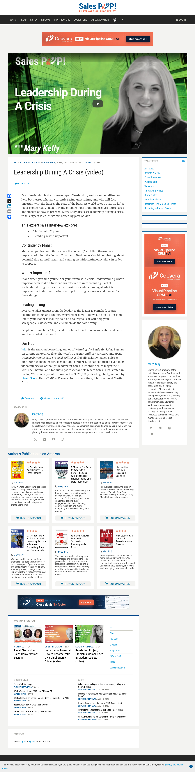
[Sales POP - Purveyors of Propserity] (97, 7)
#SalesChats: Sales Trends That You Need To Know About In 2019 (41, 697)
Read (24, 19)
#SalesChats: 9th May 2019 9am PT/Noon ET (33, 691)
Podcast (114, 638)
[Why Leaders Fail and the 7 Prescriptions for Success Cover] (106, 538)
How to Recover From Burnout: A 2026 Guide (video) (100, 703)
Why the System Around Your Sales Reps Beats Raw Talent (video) (102, 695)
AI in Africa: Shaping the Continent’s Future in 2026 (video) (102, 716)
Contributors (62, 19)
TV (15, 162)
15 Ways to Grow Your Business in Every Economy (35, 470)
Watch (13, 19)
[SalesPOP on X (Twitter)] (35, 439)
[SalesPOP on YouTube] (71, 440)
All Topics (149, 168)
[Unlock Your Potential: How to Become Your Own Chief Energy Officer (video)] (59, 633)
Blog (112, 633)
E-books (45, 19)
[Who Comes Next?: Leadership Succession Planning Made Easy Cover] (61, 539)
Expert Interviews (30, 162)
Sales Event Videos (153, 190)
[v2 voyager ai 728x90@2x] (73, 602)
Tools (112, 661)
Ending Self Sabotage (23, 684)
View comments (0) (54, 398)
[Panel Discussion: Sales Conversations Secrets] (28, 633)
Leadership (48, 162)
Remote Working (152, 173)
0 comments (24, 183)
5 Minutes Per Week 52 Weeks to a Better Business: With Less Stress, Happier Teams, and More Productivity (81, 474)
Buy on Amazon (30, 518)
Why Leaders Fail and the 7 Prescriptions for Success (124, 540)
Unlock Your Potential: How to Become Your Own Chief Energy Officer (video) (58, 655)
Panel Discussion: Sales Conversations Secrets (26, 654)
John (24, 349)
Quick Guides (150, 195)
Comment (30, 398)
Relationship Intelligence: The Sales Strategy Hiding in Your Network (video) (103, 685)
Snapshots (115, 650)
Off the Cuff (115, 656)
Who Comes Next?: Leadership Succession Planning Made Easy (80, 541)
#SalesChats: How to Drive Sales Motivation (32, 704)
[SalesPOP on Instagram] (62, 439)
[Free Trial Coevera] (97, 39)
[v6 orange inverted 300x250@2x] (164, 250)
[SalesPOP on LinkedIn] (44, 439)
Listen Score (29, 378)
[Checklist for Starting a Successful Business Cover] (106, 470)
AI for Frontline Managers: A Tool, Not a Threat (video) (100, 709)
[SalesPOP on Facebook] (53, 439)
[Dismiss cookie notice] (191, 766)
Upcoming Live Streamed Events (160, 204)
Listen (33, 19)
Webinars (18, 646)
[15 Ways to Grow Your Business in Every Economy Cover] (17, 470)
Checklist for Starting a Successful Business (122, 471)
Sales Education (100, 19)
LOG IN (182, 19)
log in (23, 741)
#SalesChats (20, 694)
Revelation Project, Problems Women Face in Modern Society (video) (89, 655)
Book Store (80, 19)
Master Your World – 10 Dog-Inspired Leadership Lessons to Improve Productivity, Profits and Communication (36, 543)
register (32, 741)
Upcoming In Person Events (157, 208)
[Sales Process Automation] (164, 290)
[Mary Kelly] (21, 420)
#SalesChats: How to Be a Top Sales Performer (33, 711)
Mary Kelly (88, 162)
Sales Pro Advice (152, 199)
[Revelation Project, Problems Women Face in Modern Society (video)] (89, 633)
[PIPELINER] (114, 19)
